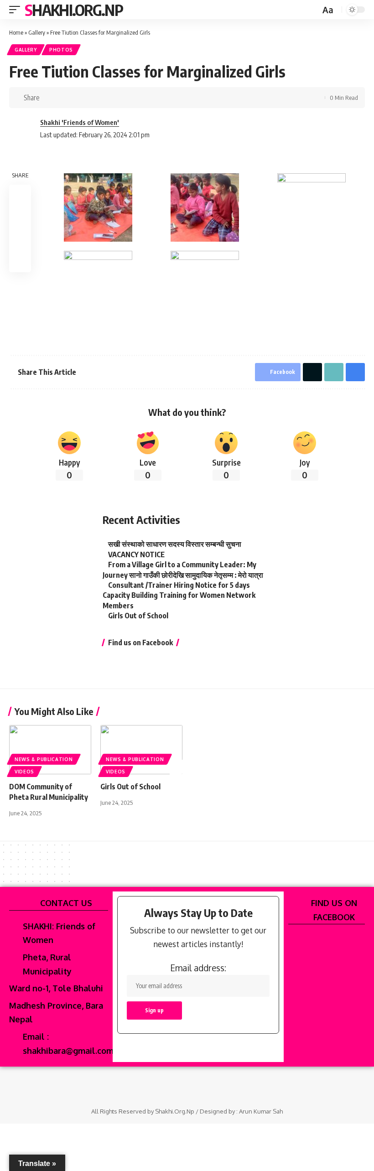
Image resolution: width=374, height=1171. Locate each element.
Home (16, 32)
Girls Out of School (138, 615)
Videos (24, 771)
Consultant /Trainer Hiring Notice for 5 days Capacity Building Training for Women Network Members (179, 595)
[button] (17, 9)
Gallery (36, 32)
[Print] (91, 97)
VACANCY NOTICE (136, 554)
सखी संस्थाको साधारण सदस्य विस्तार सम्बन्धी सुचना (174, 544)
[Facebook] (168, 1085)
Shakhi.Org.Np (74, 9)
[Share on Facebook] (49, 97)
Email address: (198, 967)
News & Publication (44, 759)
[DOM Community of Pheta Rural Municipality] (50, 749)
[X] (181, 1085)
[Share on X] (63, 97)
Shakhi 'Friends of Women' (79, 122)
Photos (61, 49)
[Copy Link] (77, 97)
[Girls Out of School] (141, 749)
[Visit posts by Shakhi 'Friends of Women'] (22, 128)
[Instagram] (193, 1085)
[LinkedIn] (205, 1085)
